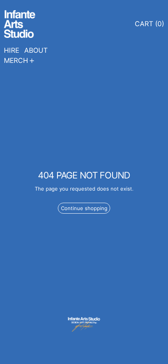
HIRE (11, 50)
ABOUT (36, 50)
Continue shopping (84, 208)
